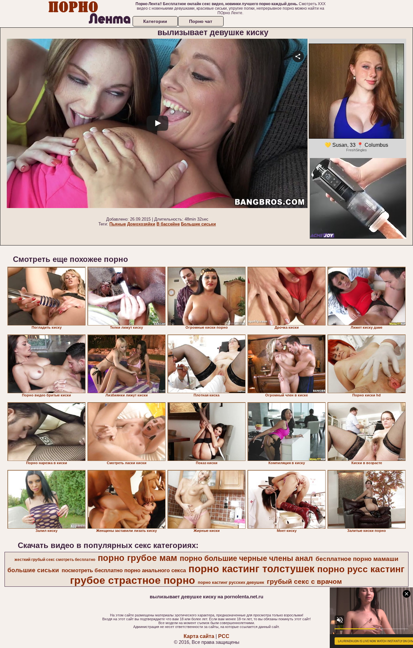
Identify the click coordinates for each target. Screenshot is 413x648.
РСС (223, 636)
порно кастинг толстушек (251, 568)
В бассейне (168, 224)
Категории (155, 21)
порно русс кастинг (361, 569)
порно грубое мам (137, 558)
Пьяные (117, 224)
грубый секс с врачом (304, 581)
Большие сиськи (198, 224)
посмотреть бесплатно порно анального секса (124, 570)
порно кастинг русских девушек (231, 582)
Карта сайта (199, 636)
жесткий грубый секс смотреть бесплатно (55, 559)
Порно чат (200, 21)
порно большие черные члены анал (246, 558)
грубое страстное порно (132, 580)
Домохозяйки (141, 224)
